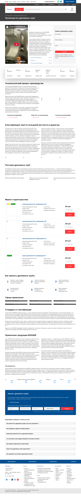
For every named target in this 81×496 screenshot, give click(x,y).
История (68, 468)
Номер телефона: (59, 39)
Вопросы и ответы (59, 472)
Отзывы (57, 471)
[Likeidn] (15, 480)
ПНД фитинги (27, 475)
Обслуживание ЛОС (42, 482)
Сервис (27, 1)
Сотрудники (69, 469)
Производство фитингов (43, 472)
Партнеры (69, 482)
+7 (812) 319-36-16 (9, 468)
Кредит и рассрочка (60, 469)
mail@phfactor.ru (8, 469)
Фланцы (26, 481)
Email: (56, 45)
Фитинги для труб (28, 477)
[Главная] (5, 15)
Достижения (69, 472)
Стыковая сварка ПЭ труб (43, 479)
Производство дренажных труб (44, 469)
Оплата (19, 1)
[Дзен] (12, 480)
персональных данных (68, 411)
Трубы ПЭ (26, 468)
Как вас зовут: (58, 34)
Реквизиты (69, 477)
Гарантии (23, 1)
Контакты (74, 4)
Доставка (14, 1)
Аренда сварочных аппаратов (44, 477)
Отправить (64, 51)
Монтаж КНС (40, 480)
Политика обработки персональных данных (71, 480)
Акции (10, 1)
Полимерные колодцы (28, 482)
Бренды (6, 1)
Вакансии (69, 471)
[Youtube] (18, 480)
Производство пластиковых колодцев (45, 471)
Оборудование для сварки (29, 485)
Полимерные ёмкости (28, 484)
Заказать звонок (69, 1)
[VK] (7, 480)
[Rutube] (9, 480)
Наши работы (33, 1)
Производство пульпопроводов (44, 468)
